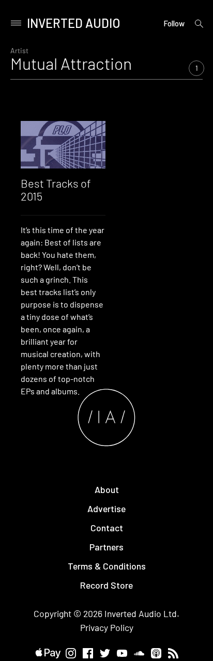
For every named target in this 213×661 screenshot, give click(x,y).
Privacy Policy (106, 627)
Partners (106, 546)
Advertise (106, 508)
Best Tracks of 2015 (56, 189)
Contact (106, 527)
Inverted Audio (73, 23)
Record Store (106, 585)
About (107, 489)
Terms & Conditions (107, 566)
